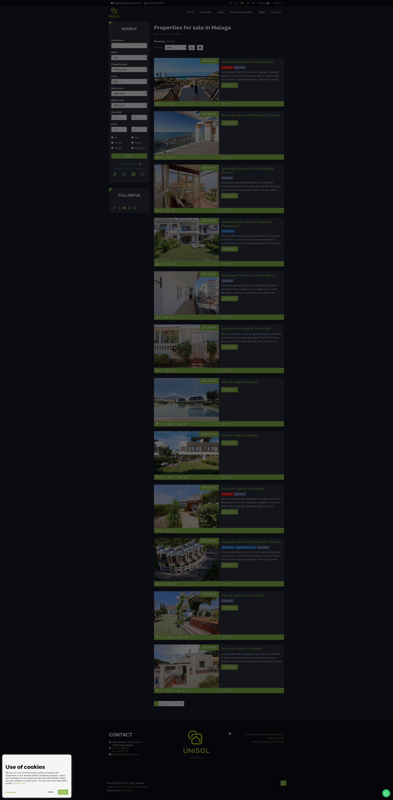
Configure (11, 792)
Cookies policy (19, 783)
